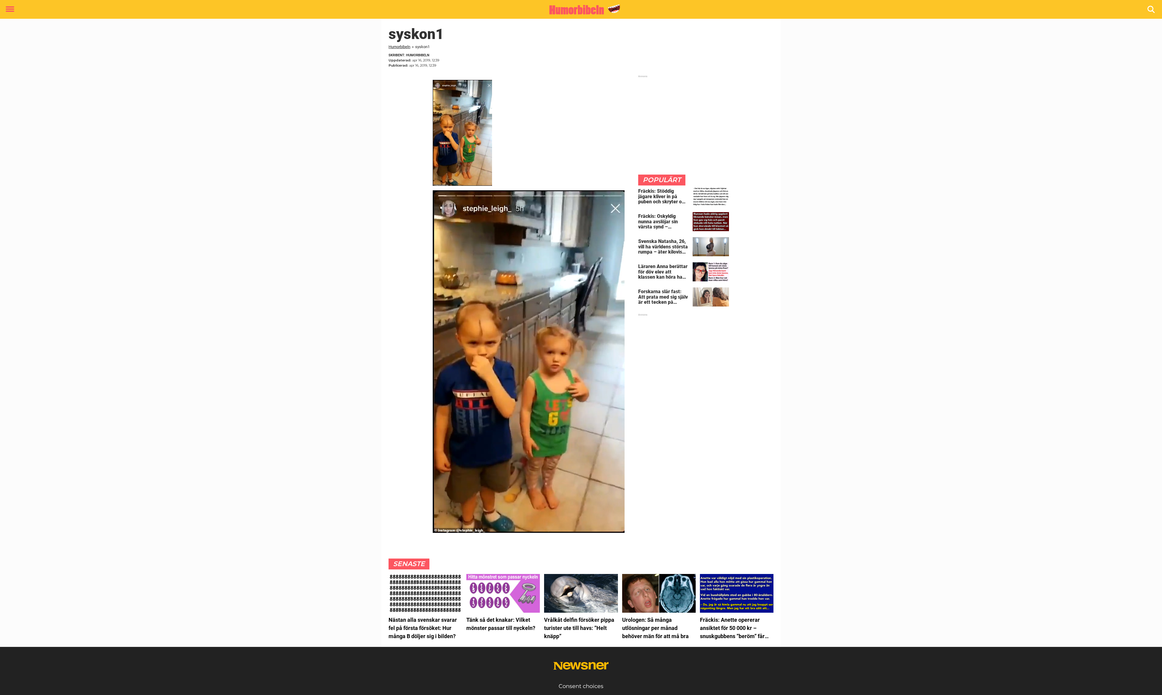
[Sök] (1152, 9)
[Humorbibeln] (579, 10)
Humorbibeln (399, 46)
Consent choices (581, 686)
